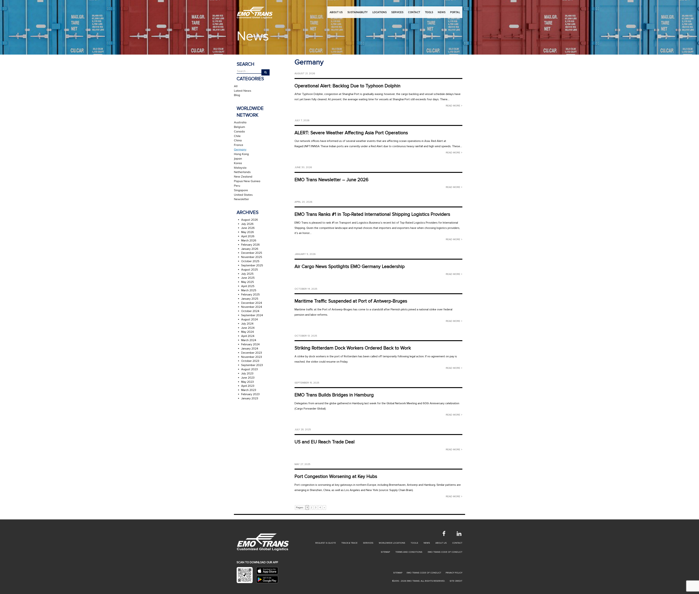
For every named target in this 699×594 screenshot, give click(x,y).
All (236, 86)
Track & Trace (349, 543)
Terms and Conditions (408, 552)
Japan (238, 158)
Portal (455, 12)
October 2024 (250, 311)
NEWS (441, 12)
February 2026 (250, 245)
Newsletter (241, 199)
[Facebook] (444, 533)
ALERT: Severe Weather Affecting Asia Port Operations (351, 133)
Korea (238, 163)
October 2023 (250, 361)
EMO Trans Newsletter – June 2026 (331, 180)
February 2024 (250, 344)
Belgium (239, 127)
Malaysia (240, 167)
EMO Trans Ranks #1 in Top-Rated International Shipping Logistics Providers (372, 214)
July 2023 (247, 373)
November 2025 (251, 257)
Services (368, 543)
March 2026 (248, 240)
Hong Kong (241, 154)
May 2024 (247, 332)
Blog (237, 95)
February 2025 (250, 294)
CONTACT (414, 12)
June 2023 (247, 378)
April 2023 (247, 386)
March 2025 (248, 290)
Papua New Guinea (247, 181)
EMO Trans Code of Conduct (445, 552)
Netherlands (242, 172)
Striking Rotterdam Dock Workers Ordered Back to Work (353, 348)
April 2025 (247, 286)
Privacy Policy (454, 572)
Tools (414, 543)
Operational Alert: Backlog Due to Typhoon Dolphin (347, 86)
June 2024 (248, 328)
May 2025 (247, 282)
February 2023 (250, 394)
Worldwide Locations (392, 543)
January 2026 (249, 249)
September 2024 (252, 315)
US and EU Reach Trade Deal (325, 442)
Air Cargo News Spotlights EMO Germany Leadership (350, 266)
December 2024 (251, 303)
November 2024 (251, 307)
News (427, 543)
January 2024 (249, 348)
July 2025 (247, 274)
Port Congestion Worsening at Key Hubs (336, 476)
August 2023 (249, 369)
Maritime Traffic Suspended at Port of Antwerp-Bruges (351, 301)
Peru (237, 185)
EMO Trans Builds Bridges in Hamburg (334, 395)
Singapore (241, 190)
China (238, 140)
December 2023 (251, 353)
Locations (379, 12)
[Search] (265, 72)
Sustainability (357, 12)
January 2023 (249, 398)
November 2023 (251, 357)
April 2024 (247, 336)
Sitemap (385, 552)
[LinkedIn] (459, 533)
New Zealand (243, 176)
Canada (239, 131)
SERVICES (397, 12)
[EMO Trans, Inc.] (255, 10)
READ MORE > (454, 105)
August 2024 (249, 319)
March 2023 (248, 390)
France (238, 145)
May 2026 (247, 232)
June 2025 (248, 278)
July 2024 (247, 323)
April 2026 (247, 236)
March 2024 (248, 340)
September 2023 (252, 365)
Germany (240, 149)
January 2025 (249, 299)
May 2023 (247, 382)
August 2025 (249, 269)
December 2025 (251, 253)
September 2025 (252, 265)
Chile (237, 136)
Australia (240, 122)
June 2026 (248, 228)
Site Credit (456, 581)
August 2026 (249, 220)
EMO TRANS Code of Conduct (424, 572)
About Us (336, 12)
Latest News (242, 90)
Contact (457, 543)
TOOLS (429, 12)
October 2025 (250, 261)
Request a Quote (325, 543)
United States (243, 194)
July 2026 (247, 224)
